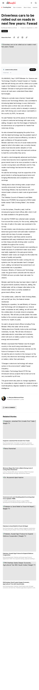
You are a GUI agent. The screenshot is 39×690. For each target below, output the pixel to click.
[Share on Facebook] (14, 37)
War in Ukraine (17, 7)
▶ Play (33, 69)
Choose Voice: (6, 72)
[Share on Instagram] (22, 37)
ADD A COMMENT (10, 407)
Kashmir (35, 7)
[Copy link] (26, 37)
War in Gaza (27, 7)
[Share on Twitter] (18, 37)
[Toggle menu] (3, 3)
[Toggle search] (36, 3)
